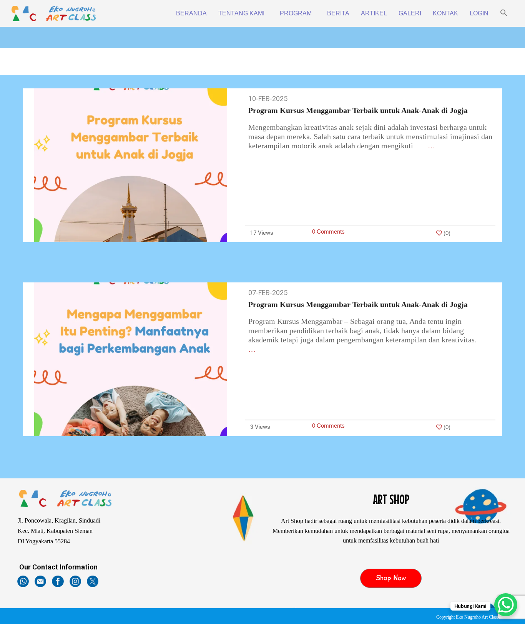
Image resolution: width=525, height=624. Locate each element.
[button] (503, 13)
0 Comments (328, 231)
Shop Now (391, 578)
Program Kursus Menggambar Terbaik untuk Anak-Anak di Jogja (358, 110)
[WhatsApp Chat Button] (505, 604)
